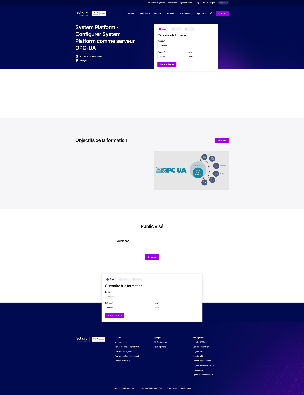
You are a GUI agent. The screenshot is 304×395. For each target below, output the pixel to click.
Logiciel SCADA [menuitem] (199, 342)
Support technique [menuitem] (122, 360)
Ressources (185, 13)
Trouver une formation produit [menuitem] (127, 356)
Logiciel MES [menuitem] (198, 356)
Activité (157, 13)
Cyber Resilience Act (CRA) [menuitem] (204, 374)
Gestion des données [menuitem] (202, 360)
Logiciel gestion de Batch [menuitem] (203, 365)
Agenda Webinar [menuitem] (186, 3)
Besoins (131, 13)
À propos (200, 13)
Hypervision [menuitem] (198, 370)
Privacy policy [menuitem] (172, 388)
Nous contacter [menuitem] (121, 342)
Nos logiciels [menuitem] (198, 337)
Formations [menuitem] (172, 3)
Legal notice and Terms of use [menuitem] (123, 388)
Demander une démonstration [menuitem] (127, 347)
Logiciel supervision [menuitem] (201, 347)
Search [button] (211, 13)
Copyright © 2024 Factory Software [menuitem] (151, 388)
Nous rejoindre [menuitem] (160, 347)
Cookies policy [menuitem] (185, 388)
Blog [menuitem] (197, 3)
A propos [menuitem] (157, 337)
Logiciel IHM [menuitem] (198, 351)
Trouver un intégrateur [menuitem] (156, 3)
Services (170, 13)
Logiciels (144, 13)
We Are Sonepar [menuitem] (209, 3)
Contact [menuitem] (118, 337)
